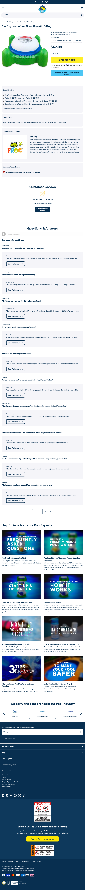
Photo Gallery (36, 861)
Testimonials (25, 861)
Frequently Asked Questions (11, 782)
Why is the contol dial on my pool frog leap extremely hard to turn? (27, 485)
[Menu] (3, 8)
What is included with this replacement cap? (19, 274)
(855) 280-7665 (9, 738)
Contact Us (5, 775)
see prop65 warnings (24, 109)
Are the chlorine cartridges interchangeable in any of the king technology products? (34, 458)
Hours (4, 777)
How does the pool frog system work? (16, 353)
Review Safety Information (42, 839)
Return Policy (6, 780)
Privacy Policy (6, 786)
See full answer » (15, 264)
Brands (4, 861)
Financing (11, 861)
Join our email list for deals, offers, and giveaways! (18, 727)
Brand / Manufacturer (11, 131)
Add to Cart (67, 60)
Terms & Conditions (8, 784)
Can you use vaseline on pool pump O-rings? (19, 327)
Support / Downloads (11, 167)
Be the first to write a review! (42, 209)
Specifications (8, 90)
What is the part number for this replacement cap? (21, 301)
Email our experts (71, 73)
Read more (54, 37)
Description (7, 117)
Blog (17, 861)
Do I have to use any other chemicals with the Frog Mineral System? (27, 380)
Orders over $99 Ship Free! (42, 2)
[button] (4, 713)
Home (3, 22)
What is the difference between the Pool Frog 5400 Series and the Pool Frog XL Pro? (34, 406)
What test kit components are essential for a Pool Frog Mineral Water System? (32, 432)
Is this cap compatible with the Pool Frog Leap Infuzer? (23, 248)
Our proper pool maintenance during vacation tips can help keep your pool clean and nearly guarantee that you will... (21, 687)
